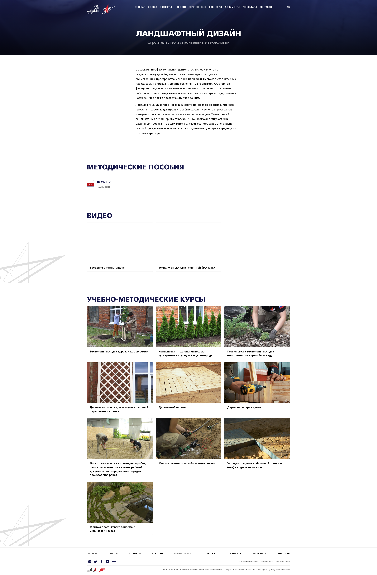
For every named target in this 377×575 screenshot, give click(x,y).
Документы (232, 7)
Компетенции (197, 7)
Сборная (139, 7)
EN (288, 7)
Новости (180, 7)
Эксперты (166, 7)
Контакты (266, 7)
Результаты (250, 7)
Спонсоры (215, 7)
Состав (152, 7)
